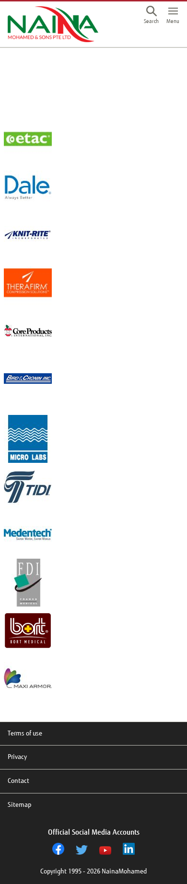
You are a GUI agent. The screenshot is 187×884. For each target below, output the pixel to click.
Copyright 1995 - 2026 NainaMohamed (93, 871)
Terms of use (25, 733)
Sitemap (19, 805)
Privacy (17, 757)
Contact (18, 781)
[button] (151, 16)
